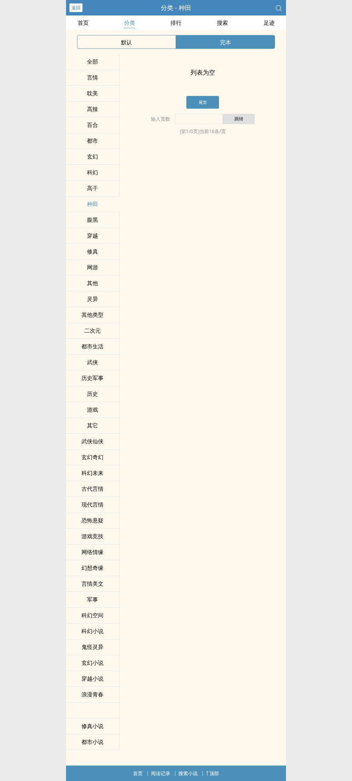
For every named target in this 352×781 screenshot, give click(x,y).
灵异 (92, 299)
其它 (92, 425)
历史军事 (92, 378)
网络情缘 (92, 552)
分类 (129, 22)
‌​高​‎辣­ (92, 109)
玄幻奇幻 (92, 457)
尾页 (203, 102)
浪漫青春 (92, 694)
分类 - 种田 (176, 7)
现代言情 (92, 504)
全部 (92, 61)
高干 (92, 188)
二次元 (92, 330)
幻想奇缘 (92, 568)
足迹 (269, 22)
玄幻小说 (92, 662)
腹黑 (92, 220)
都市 (92, 140)
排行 (176, 22)
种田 (92, 204)
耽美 (92, 93)
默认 (126, 42)
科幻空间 (92, 615)
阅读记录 (160, 773)
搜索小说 (188, 773)
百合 (92, 125)
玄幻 (92, 156)
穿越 (92, 235)
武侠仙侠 (92, 441)
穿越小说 (92, 678)
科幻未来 (92, 473)
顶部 (214, 773)
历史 (92, 394)
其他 (92, 283)
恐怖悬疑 (92, 520)
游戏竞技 (92, 536)
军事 (92, 599)
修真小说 (92, 726)
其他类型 (92, 314)
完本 (225, 42)
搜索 (222, 22)
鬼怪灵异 (92, 647)
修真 (92, 251)
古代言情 (92, 488)
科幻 (92, 172)
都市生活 (92, 346)
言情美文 (92, 583)
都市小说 (92, 742)
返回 (76, 7)
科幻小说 (92, 631)
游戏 (92, 409)
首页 (83, 22)
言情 (92, 77)
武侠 (92, 362)
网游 (92, 267)
